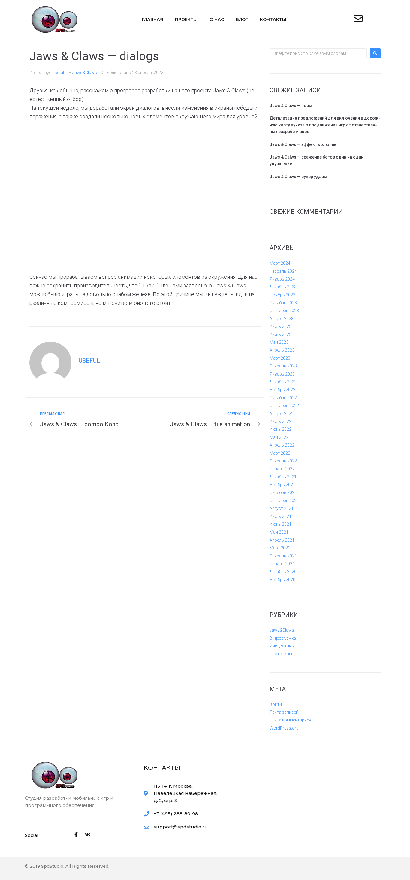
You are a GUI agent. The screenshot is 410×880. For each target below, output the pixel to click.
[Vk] (87, 834)
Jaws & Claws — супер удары (298, 176)
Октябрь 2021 (283, 492)
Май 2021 (279, 532)
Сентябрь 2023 (284, 310)
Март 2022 (280, 453)
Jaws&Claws (84, 72)
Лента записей (284, 712)
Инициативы (282, 646)
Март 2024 (280, 263)
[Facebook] (76, 834)
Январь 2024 (282, 279)
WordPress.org (284, 728)
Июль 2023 (280, 326)
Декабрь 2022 (283, 381)
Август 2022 (282, 413)
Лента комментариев (290, 720)
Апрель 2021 (282, 540)
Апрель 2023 (282, 350)
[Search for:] (318, 53)
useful (58, 72)
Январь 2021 (282, 563)
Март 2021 (280, 548)
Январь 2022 (282, 468)
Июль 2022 (280, 421)
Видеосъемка (283, 638)
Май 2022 (279, 437)
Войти (276, 704)
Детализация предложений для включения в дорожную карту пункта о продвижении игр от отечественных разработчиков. (325, 125)
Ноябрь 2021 (282, 484)
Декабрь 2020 (283, 571)
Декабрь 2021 (283, 476)
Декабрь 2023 (283, 286)
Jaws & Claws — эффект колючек (303, 144)
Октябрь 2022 (283, 397)
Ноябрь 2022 (282, 389)
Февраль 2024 (283, 271)
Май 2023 (279, 342)
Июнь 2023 (280, 334)
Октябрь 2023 (283, 302)
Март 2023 (280, 358)
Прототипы (281, 653)
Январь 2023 (282, 374)
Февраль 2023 (283, 366)
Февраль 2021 (283, 556)
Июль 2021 (280, 516)
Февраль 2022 (283, 461)
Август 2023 (282, 318)
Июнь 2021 (280, 524)
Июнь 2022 (280, 429)
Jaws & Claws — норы (291, 105)
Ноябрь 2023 (282, 295)
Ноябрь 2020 (282, 579)
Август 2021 (282, 508)
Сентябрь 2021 (284, 500)
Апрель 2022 (282, 445)
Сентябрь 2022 (284, 405)
